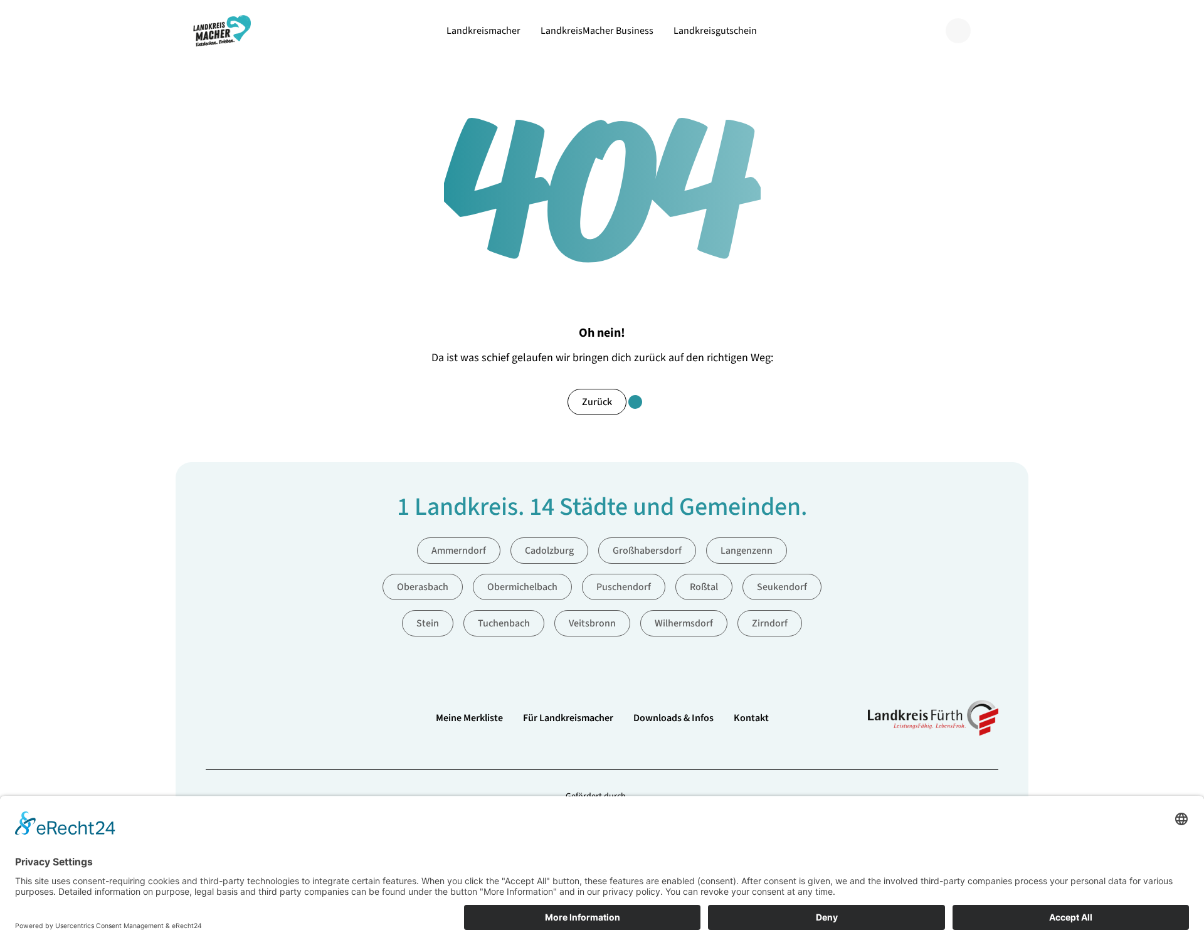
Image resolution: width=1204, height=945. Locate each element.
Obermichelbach (522, 587)
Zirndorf (770, 623)
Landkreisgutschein (715, 31)
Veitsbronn (592, 623)
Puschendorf (623, 587)
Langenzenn (747, 550)
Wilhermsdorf (684, 623)
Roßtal (704, 587)
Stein (427, 623)
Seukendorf (782, 587)
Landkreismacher (483, 31)
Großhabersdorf (647, 550)
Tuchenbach (504, 623)
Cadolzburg (549, 550)
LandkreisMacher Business (597, 31)
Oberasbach (422, 587)
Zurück (597, 402)
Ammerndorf (458, 550)
